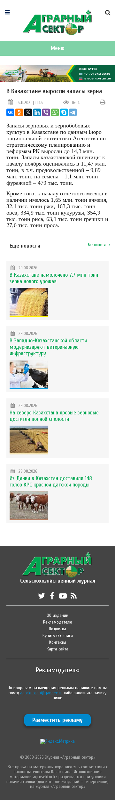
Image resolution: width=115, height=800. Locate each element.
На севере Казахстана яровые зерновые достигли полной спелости (54, 415)
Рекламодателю (57, 622)
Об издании (57, 615)
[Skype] (64, 112)
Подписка (57, 629)
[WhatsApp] (55, 112)
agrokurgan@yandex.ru (41, 693)
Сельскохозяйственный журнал (57, 577)
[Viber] (46, 112)
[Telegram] (73, 112)
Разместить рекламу (57, 720)
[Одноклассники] (19, 112)
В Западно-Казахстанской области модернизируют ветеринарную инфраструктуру (48, 347)
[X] (28, 112)
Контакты (57, 642)
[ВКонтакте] (10, 112)
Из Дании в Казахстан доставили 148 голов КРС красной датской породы (51, 481)
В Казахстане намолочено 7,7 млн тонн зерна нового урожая (54, 278)
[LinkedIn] (37, 112)
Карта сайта (57, 649)
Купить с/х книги (57, 635)
